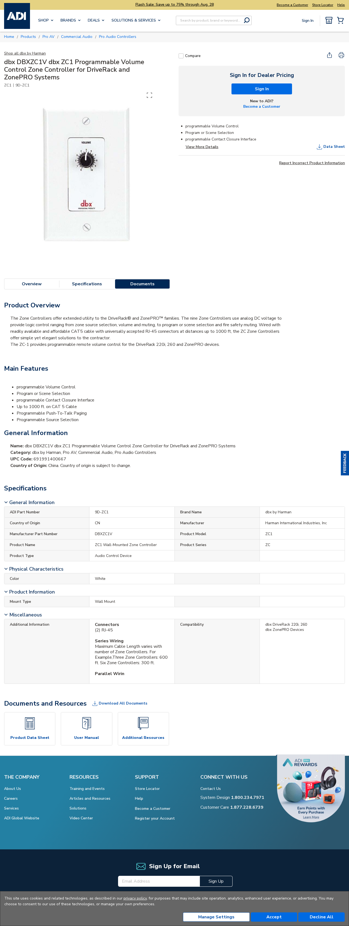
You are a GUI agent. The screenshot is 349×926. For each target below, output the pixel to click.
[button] (345, 463)
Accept (274, 917)
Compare (193, 55)
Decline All (321, 917)
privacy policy (135, 898)
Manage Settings (216, 917)
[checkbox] (181, 55)
